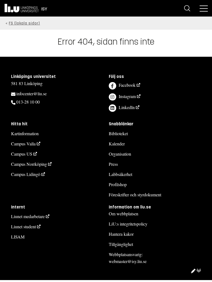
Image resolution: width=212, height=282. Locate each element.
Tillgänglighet (121, 244)
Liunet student (23, 226)
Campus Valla (23, 144)
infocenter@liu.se (31, 93)
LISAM (18, 237)
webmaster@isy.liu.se (128, 261)
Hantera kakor (121, 234)
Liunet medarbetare (28, 216)
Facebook (127, 85)
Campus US (21, 154)
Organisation (120, 154)
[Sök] (187, 8)
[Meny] (203, 8)
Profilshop (118, 184)
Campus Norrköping (29, 164)
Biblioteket (118, 133)
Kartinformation (25, 133)
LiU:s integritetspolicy (128, 224)
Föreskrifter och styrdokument (135, 194)
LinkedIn (127, 107)
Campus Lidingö (25, 174)
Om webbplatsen (123, 213)
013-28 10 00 (28, 102)
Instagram (127, 96)
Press (113, 164)
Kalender (117, 144)
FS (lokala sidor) (24, 23)
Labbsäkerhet (120, 174)
